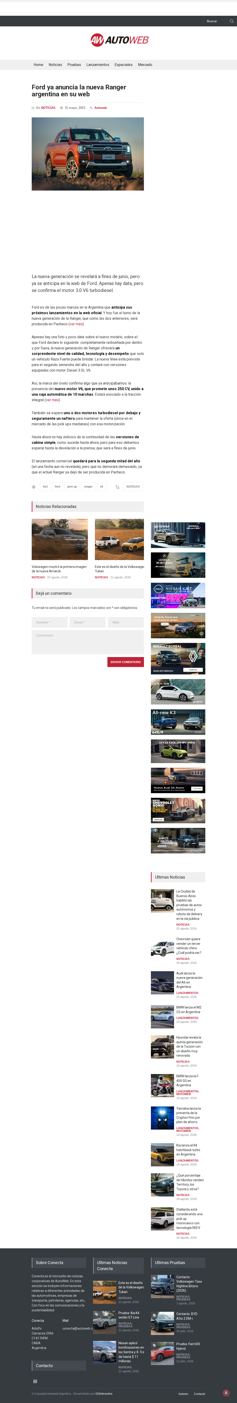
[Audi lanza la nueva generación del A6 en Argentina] (162, 982)
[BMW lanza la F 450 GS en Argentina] (162, 1085)
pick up (72, 486)
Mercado (145, 65)
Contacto (199, 1394)
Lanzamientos (97, 65)
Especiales (124, 65)
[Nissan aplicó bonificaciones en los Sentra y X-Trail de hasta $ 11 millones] (104, 1352)
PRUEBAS (125, 1326)
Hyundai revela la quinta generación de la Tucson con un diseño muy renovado (189, 1046)
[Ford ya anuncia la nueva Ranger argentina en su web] (88, 154)
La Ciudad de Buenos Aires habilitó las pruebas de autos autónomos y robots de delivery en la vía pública (189, 905)
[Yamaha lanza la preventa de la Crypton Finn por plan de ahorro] (162, 1118)
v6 (101, 486)
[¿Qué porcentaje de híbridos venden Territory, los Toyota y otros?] (162, 1184)
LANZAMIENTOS (187, 993)
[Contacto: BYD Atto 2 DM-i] (162, 1323)
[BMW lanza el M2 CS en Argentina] (162, 1016)
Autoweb (100, 108)
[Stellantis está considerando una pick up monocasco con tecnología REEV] (162, 1219)
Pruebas (74, 65)
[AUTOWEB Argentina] (120, 45)
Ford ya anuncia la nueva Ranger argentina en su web (79, 90)
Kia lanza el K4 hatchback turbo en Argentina (188, 1149)
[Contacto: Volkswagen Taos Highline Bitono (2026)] (162, 1286)
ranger (88, 486)
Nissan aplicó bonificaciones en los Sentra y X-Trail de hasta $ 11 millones (132, 1352)
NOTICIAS (48, 108)
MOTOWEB (183, 1094)
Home (38, 65)
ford (57, 486)
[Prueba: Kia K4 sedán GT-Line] (104, 1322)
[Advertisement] (118, 7)
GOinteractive (103, 1393)
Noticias (55, 65)
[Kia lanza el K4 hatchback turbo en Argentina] (162, 1154)
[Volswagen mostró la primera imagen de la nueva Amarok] (60, 539)
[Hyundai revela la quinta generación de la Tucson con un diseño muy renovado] (162, 1047)
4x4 (45, 486)
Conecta (171, 65)
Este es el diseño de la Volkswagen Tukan (131, 1287)
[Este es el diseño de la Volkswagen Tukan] (123, 539)
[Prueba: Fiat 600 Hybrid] (162, 1353)
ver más (76, 324)
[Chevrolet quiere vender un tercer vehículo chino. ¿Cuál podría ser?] (162, 948)
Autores (183, 1394)
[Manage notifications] (226, 1393)
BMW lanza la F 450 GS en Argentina (187, 1080)
